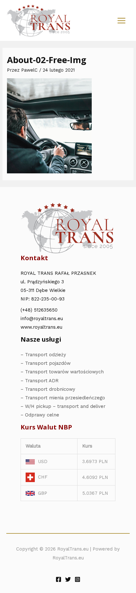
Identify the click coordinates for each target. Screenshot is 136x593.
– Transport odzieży (43, 355)
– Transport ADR (40, 381)
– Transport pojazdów (46, 363)
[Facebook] (58, 579)
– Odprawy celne (40, 415)
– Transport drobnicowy (48, 389)
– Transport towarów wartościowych (62, 372)
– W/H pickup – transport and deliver (63, 406)
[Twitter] (68, 579)
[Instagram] (77, 579)
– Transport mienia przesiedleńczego (63, 398)
